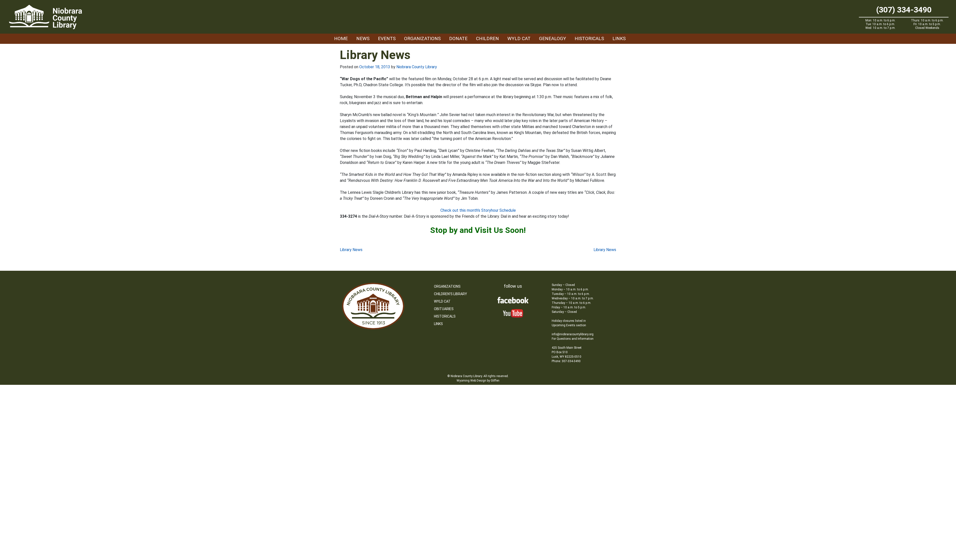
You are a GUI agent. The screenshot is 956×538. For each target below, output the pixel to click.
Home (341, 38)
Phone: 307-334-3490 (566, 361)
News (362, 38)
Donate (458, 38)
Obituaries (444, 309)
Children (487, 38)
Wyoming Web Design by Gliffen (478, 380)
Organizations (422, 38)
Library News (351, 249)
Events (387, 38)
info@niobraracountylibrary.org (573, 334)
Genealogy (552, 38)
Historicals (589, 38)
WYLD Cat (519, 38)
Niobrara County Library (416, 67)
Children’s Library (450, 294)
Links (619, 38)
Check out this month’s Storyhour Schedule (478, 210)
